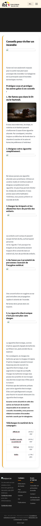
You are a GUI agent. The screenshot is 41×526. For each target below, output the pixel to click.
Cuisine (20, 495)
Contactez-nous (6, 495)
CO (19, 499)
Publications (22, 502)
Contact (32, 494)
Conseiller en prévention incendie (34, 488)
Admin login (20, 523)
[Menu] (36, 4)
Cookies (33, 503)
